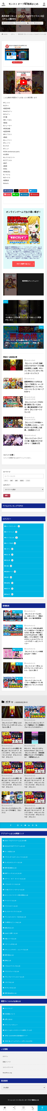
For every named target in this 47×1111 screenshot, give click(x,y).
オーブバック (11, 532)
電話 (33, 1109)
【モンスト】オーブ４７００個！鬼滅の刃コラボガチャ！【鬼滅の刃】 (33, 440)
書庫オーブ (11, 571)
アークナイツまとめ (10, 900)
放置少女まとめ (9, 928)
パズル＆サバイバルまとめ (12, 884)
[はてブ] (33, 191)
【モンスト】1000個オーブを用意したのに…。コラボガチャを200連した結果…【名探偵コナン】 (34, 426)
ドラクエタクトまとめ (11, 906)
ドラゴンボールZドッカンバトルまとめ (16, 857)
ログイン (20, 458)
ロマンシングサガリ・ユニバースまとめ (16, 949)
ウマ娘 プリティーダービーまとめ (14, 889)
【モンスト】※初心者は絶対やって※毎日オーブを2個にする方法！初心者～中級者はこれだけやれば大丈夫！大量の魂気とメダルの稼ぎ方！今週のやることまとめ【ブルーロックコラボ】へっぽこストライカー (34, 635)
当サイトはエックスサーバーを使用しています (18, 1030)
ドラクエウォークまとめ (11, 971)
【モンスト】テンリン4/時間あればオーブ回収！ (33, 653)
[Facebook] (8, 191)
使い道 (9, 554)
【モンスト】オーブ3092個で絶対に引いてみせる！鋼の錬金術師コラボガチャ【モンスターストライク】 (33, 407)
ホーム (4, 1109)
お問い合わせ (8, 1019)
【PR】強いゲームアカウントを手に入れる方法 (18, 1041)
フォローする (31, 283)
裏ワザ (9, 588)
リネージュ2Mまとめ (10, 944)
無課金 (22, 480)
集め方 (9, 594)
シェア (14, 1109)
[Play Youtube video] (23, 82)
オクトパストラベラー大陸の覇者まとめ (16, 895)
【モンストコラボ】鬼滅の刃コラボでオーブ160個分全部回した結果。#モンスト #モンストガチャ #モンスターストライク (34, 368)
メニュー (23, 1109)
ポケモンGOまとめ (10, 988)
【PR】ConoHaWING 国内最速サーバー (16, 1035)
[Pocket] (7, 194)
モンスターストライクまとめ (13, 911)
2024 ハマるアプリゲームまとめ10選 (15, 840)
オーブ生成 (11, 543)
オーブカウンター (12, 526)
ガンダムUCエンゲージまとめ (13, 862)
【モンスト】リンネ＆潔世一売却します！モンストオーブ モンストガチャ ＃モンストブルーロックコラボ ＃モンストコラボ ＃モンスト (12, 752)
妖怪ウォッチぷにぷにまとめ (13, 873)
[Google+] (23, 191)
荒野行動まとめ (9, 955)
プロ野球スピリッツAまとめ (12, 922)
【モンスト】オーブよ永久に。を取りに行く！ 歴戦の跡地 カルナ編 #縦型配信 (33, 616)
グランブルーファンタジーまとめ (14, 977)
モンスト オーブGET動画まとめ (23, 4)
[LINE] (15, 194)
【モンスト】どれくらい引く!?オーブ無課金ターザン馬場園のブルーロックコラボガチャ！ (33, 684)
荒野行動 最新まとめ (10, 868)
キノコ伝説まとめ (9, 851)
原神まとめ (7, 960)
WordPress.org (7, 1073)
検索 (6, 495)
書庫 (16, 480)
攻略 (9, 566)
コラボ (28, 480)
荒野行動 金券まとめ (10, 993)
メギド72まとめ (9, 982)
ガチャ (31, 23)
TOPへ (42, 1109)
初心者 (9, 560)
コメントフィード (8, 1067)
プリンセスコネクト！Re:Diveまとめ (15, 917)
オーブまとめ (12, 537)
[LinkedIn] (24, 194)
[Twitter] (16, 191)
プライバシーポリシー (11, 1025)
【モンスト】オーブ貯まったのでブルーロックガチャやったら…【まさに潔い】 (33, 668)
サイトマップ (8, 1008)
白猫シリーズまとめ (10, 939)
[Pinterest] (34, 194)
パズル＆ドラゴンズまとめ (12, 966)
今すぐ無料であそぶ (23, 264)
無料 (11, 480)
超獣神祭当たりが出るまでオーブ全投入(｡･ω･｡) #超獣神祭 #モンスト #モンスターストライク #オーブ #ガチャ (34, 387)
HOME (5, 34)
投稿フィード (7, 1062)
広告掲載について (9, 1014)
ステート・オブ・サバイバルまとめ (14, 879)
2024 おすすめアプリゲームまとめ (14, 846)
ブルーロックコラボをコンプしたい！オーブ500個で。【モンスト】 (12, 810)
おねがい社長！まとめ (11, 933)
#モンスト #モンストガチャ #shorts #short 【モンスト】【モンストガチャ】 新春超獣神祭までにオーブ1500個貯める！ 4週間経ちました (34, 752)
